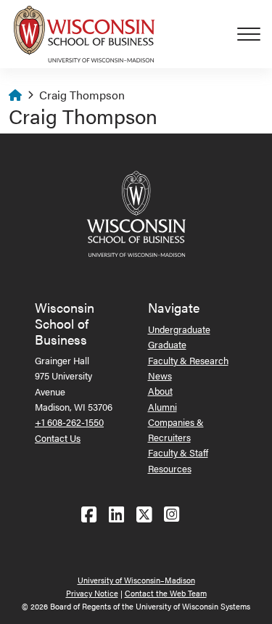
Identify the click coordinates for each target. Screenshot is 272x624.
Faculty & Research (188, 360)
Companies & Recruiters (176, 429)
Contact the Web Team (166, 593)
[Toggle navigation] (254, 34)
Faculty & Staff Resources (178, 460)
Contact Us (58, 438)
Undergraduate (179, 329)
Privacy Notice (92, 593)
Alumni (162, 407)
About (160, 391)
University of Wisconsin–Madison (136, 580)
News (160, 375)
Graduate (167, 344)
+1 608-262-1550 (69, 422)
